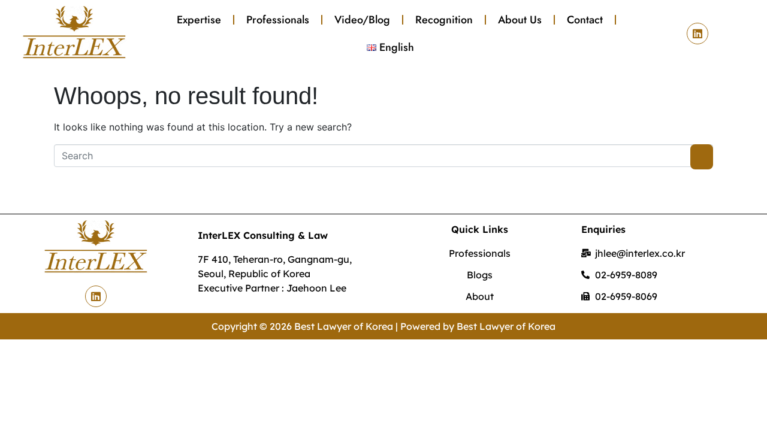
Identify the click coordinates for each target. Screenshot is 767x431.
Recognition (444, 20)
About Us (520, 20)
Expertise (199, 20)
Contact (585, 20)
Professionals (277, 20)
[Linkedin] (697, 33)
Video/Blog (362, 20)
